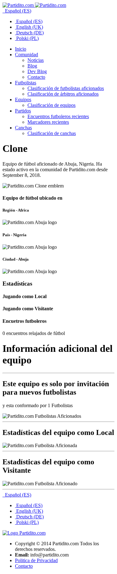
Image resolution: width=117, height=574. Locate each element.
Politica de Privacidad (36, 560)
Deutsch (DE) (29, 32)
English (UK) (29, 27)
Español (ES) (17, 10)
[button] (26, 54)
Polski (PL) (27, 38)
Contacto (24, 566)
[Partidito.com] (34, 5)
